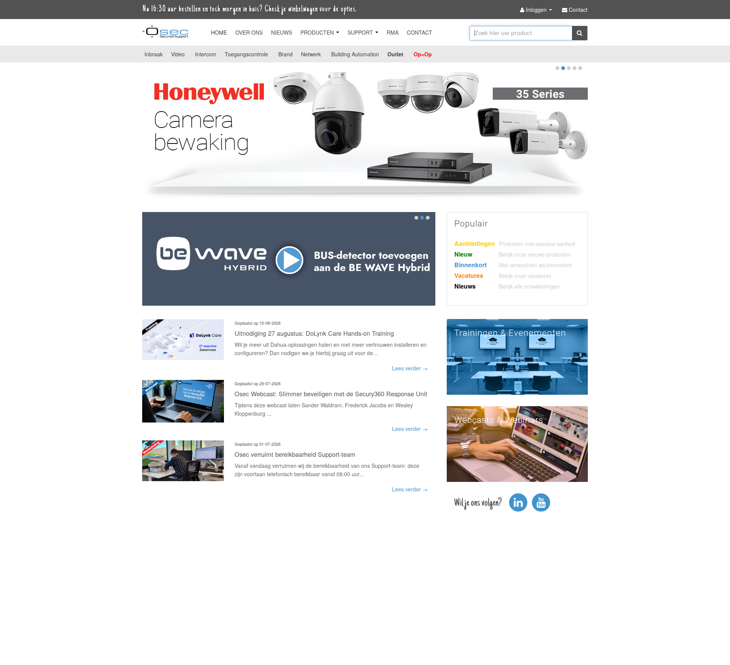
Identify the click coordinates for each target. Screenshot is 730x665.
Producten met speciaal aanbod (537, 243)
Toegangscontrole (246, 54)
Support (361, 32)
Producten (317, 32)
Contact (419, 32)
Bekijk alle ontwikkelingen (529, 286)
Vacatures (468, 275)
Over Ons (249, 32)
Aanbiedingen (474, 243)
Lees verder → (410, 368)
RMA (392, 32)
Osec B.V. (165, 33)
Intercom (205, 54)
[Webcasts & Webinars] (517, 443)
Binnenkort (470, 264)
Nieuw (463, 254)
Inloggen (536, 9)
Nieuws (281, 32)
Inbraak (153, 54)
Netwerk (311, 54)
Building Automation (355, 54)
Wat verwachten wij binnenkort (535, 265)
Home (219, 32)
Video (178, 54)
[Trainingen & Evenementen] (517, 356)
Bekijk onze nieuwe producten (535, 254)
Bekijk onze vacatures (525, 275)
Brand (285, 54)
